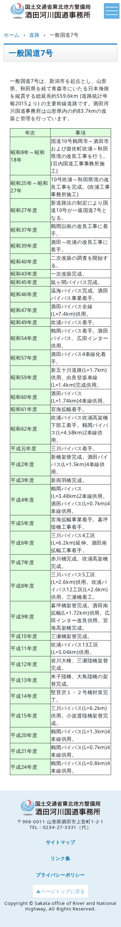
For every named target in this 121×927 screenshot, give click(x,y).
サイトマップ (60, 842)
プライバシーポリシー (60, 875)
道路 (34, 34)
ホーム (11, 34)
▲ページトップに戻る (60, 891)
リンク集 (60, 858)
